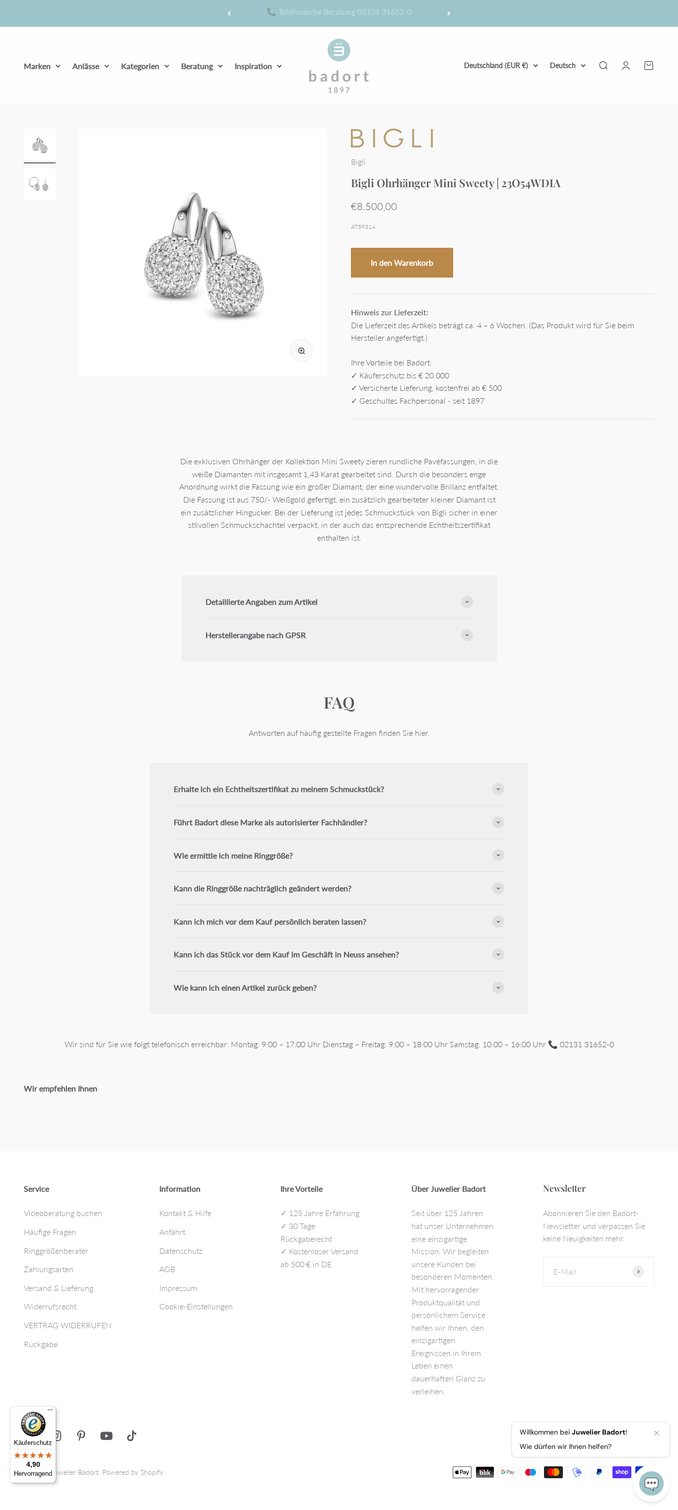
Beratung (197, 65)
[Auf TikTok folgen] (131, 1435)
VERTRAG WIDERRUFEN (68, 1325)
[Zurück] (229, 13)
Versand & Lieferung (58, 1288)
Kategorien (140, 65)
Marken (37, 65)
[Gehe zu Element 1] (40, 146)
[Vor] (449, 13)
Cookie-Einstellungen (196, 1306)
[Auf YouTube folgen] (106, 1435)
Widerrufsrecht (50, 1306)
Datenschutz (181, 1250)
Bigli (358, 161)
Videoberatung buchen (63, 1213)
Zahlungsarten (48, 1269)
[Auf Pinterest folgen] (81, 1435)
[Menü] (50, 1412)
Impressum (178, 1288)
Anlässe (85, 65)
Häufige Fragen (50, 1231)
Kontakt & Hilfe (185, 1213)
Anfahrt (172, 1231)
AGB (167, 1269)
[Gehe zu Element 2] (40, 185)
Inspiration (253, 65)
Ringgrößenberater (56, 1250)
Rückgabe (41, 1344)
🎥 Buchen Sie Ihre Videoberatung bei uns (339, 13)
